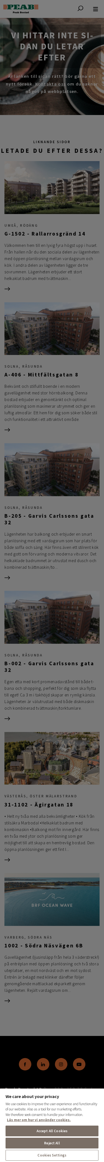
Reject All (52, 1143)
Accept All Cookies (52, 1131)
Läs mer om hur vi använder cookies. (39, 1120)
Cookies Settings (51, 1155)
